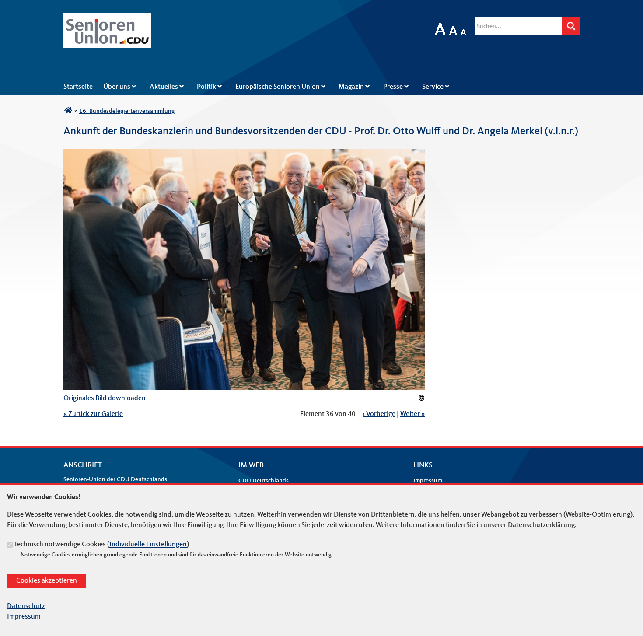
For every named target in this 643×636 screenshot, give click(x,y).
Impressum (427, 481)
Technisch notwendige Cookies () (101, 545)
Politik (206, 87)
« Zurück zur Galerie (93, 414)
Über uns (116, 87)
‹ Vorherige (379, 414)
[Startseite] (107, 18)
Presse (393, 87)
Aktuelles (164, 87)
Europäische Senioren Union (277, 87)
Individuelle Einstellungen (148, 545)
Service (433, 87)
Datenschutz (26, 606)
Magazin (351, 87)
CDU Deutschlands (263, 481)
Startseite (78, 87)
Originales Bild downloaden (104, 398)
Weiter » (412, 414)
